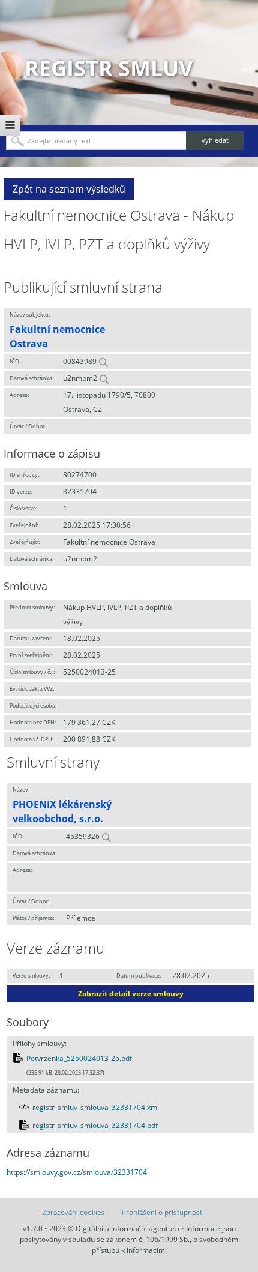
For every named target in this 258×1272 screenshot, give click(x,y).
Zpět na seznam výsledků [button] (69, 189)
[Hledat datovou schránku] (104, 378)
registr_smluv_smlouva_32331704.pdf (95, 1125)
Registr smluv (109, 68)
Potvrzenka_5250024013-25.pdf (79, 1058)
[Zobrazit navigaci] (10, 125)
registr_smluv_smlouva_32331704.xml (95, 1107)
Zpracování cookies (73, 1212)
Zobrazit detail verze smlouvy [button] (131, 993)
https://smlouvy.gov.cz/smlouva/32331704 (77, 1172)
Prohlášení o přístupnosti (163, 1212)
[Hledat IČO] (103, 361)
